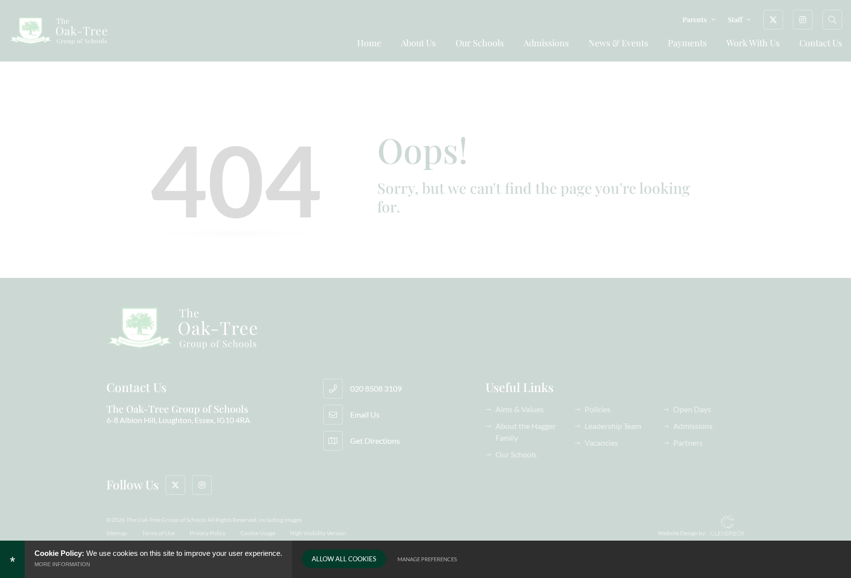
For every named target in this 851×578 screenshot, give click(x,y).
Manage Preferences (427, 559)
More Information (62, 564)
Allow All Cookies (344, 559)
